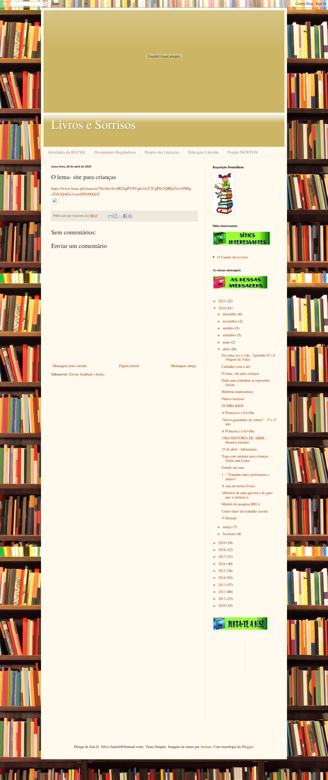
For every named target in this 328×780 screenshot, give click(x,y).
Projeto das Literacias (162, 152)
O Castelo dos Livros (232, 257)
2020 (222, 308)
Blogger (247, 746)
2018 (222, 549)
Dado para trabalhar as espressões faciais (246, 382)
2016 (222, 563)
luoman (206, 746)
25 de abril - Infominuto (239, 449)
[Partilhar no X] (120, 216)
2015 (222, 570)
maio (227, 342)
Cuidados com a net (236, 366)
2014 (222, 577)
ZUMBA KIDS (233, 405)
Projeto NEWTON (242, 152)
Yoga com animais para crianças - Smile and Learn (246, 458)
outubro (229, 328)
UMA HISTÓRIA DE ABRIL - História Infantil (245, 440)
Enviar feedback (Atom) (87, 374)
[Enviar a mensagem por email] (110, 216)
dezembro (230, 313)
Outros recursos (233, 398)
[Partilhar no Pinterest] (129, 216)
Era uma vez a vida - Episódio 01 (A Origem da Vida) (248, 357)
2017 (222, 556)
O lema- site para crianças (240, 373)
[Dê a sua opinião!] (115, 216)
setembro (230, 334)
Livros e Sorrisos (93, 124)
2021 (222, 300)
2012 (222, 591)
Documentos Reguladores (115, 152)
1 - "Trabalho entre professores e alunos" (245, 476)
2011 (222, 598)
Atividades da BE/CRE (67, 152)
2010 (222, 605)
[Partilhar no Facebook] (125, 216)
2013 (222, 584)
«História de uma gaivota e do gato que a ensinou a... (247, 495)
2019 (222, 542)
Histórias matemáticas (237, 391)
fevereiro (230, 533)
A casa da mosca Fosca (238, 485)
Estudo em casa (233, 467)
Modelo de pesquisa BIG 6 (241, 504)
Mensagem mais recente (70, 365)
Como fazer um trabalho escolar (245, 511)
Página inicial (129, 365)
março (228, 526)
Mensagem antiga (183, 365)
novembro (230, 321)
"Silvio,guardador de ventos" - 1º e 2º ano (249, 422)
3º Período (229, 518)
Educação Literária (203, 152)
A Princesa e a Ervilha (238, 412)
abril (226, 349)
